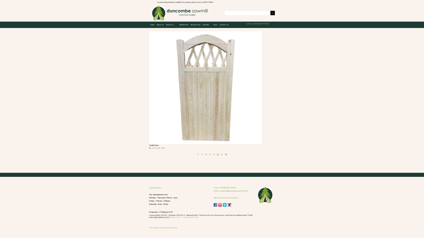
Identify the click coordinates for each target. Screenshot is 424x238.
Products (170, 25)
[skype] (225, 154)
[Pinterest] (210, 154)
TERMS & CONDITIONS (190, 217)
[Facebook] (202, 154)
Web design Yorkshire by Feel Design (163, 228)
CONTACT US (224, 25)
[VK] (206, 154)
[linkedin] (218, 154)
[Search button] (272, 13)
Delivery (206, 25)
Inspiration (183, 25)
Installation (195, 25)
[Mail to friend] (214, 154)
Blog (215, 25)
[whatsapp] (222, 154)
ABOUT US (160, 25)
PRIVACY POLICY (176, 217)
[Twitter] (198, 154)
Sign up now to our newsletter (226, 198)
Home (152, 25)
